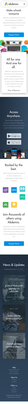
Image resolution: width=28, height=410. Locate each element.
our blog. (20, 269)
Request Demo (14, 35)
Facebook (14, 389)
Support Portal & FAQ (14, 369)
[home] (9, 3)
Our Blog (14, 381)
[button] (24, 4)
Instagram (14, 391)
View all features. (14, 90)
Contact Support (14, 371)
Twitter (14, 388)
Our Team (14, 379)
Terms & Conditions (14, 373)
